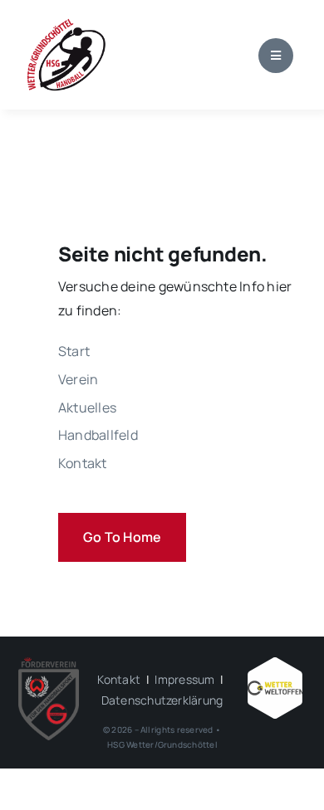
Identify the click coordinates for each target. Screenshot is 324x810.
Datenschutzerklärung (162, 700)
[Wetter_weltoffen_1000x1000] (276, 664)
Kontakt (118, 679)
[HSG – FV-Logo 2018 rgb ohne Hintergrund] (49, 664)
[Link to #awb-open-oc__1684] (275, 55)
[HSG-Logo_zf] (66, 23)
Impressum (184, 679)
